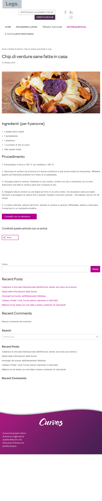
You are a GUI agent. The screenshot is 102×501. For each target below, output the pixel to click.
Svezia (53, 493)
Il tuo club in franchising (19, 34)
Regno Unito (56, 485)
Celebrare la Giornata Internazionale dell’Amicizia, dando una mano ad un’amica (39, 287)
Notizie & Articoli (76, 27)
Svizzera (68, 490)
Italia (61, 490)
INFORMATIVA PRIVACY (38, 478)
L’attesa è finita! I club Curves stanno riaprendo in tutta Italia (30, 300)
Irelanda (66, 485)
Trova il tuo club (52, 27)
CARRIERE (7, 481)
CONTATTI (7, 478)
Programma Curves (26, 27)
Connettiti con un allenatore (17, 216)
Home (8, 27)
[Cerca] (97, 336)
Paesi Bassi (55, 496)
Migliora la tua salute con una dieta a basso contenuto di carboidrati (34, 305)
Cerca (4, 264)
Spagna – (55, 490)
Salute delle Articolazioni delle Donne (19, 291)
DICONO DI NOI (9, 484)
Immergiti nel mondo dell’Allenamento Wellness (24, 296)
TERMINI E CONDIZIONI (38, 481)
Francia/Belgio (56, 487)
